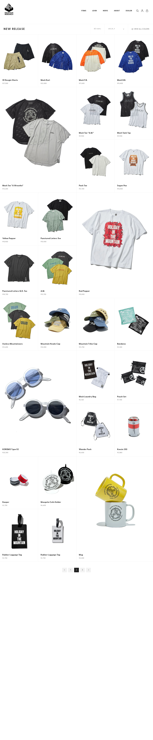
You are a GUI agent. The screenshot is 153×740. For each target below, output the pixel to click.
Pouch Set (121, 397)
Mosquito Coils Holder (51, 502)
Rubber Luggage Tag (12, 555)
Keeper (5, 502)
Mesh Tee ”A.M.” (86, 133)
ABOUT (117, 11)
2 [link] (76, 570)
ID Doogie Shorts (10, 80)
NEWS (105, 11)
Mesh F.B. (83, 80)
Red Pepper (84, 291)
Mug (81, 555)
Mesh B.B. (121, 80)
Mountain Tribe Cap (88, 344)
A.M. (43, 291)
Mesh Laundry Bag (87, 397)
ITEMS (83, 11)
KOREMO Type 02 (10, 449)
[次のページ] (88, 570)
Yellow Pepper (9, 238)
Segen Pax (122, 186)
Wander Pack (85, 449)
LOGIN (142, 11)
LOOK (94, 11)
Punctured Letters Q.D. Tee (14, 291)
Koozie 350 (122, 449)
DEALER (129, 11)
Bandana (121, 344)
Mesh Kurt (45, 80)
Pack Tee (83, 186)
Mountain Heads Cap (50, 344)
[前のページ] (64, 570)
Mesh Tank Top (124, 133)
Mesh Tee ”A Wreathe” (12, 186)
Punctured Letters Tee (51, 238)
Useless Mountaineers (12, 344)
